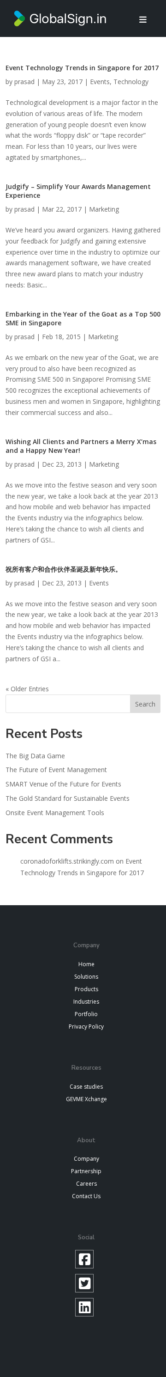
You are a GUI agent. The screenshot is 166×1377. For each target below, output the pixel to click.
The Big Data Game (35, 755)
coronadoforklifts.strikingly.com (67, 861)
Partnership (86, 1171)
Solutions (86, 977)
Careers (86, 1184)
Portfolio (86, 1014)
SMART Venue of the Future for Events (63, 784)
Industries (86, 1001)
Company (86, 1159)
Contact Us (86, 1196)
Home (86, 964)
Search (145, 704)
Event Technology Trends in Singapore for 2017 (82, 67)
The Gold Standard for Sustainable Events (68, 798)
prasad (24, 81)
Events (100, 81)
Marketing (104, 209)
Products (86, 989)
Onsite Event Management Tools (55, 812)
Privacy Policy (86, 1026)
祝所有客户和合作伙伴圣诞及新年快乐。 (64, 569)
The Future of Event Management (56, 769)
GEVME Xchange (86, 1099)
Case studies (86, 1087)
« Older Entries (27, 688)
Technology (130, 81)
